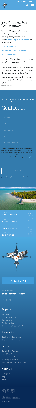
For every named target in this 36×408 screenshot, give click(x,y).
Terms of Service (5, 177)
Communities (8, 235)
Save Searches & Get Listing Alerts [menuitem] (14, 326)
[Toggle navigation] (33, 5)
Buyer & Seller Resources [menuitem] (10, 351)
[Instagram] (3, 300)
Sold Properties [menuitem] (7, 320)
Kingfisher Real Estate (24, 1)
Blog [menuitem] (3, 377)
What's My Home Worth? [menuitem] (10, 360)
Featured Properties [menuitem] (9, 317)
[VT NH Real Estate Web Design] (18, 391)
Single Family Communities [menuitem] (11, 340)
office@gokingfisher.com (13, 293)
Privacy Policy (30, 157)
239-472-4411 (20, 280)
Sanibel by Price (9, 221)
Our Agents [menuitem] (6, 374)
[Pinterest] (10, 300)
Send (18, 171)
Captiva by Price (9, 228)
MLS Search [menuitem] (6, 314)
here (3, 80)
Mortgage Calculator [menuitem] (9, 357)
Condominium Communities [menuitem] (11, 337)
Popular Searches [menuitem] (8, 323)
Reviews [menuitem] (5, 379)
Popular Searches (10, 215)
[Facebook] (6, 300)
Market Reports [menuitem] (7, 354)
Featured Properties (9, 54)
